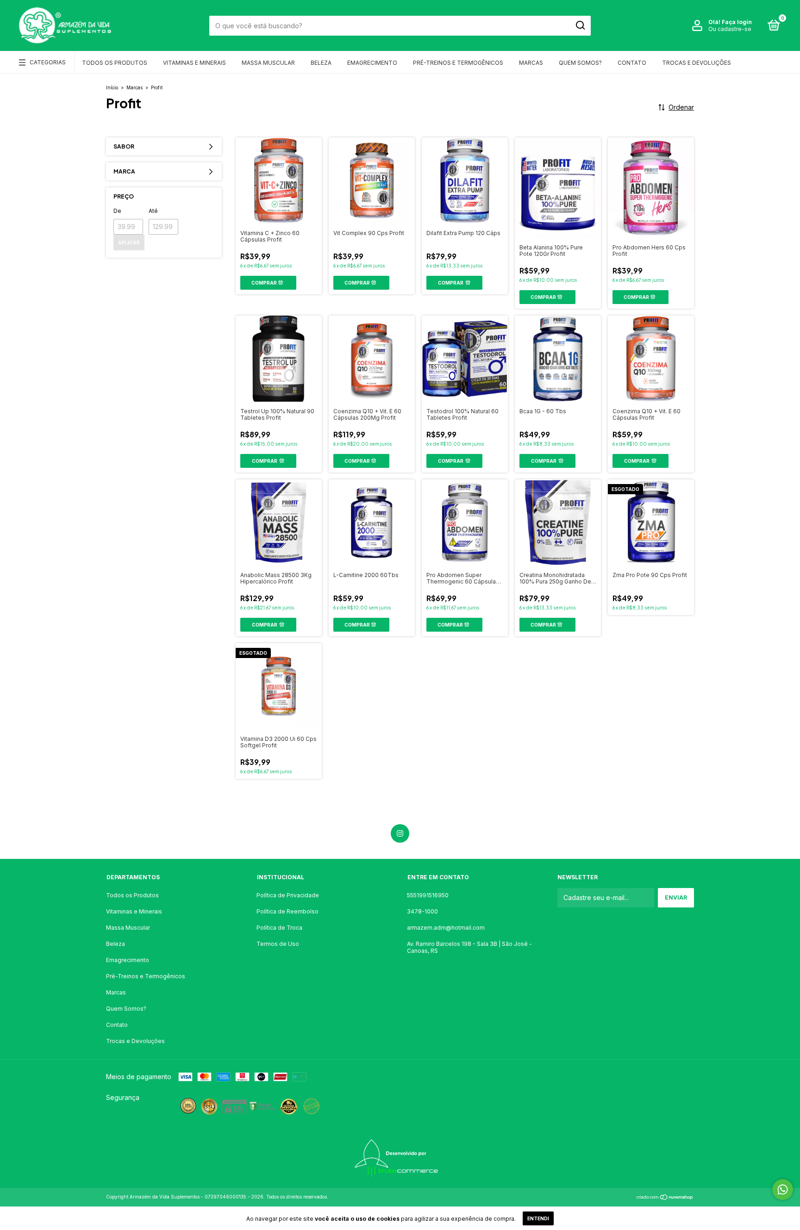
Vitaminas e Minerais (194, 62)
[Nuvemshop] (665, 1198)
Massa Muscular (268, 62)
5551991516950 (428, 895)
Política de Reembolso (287, 911)
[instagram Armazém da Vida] (400, 833)
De (117, 210)
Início (112, 87)
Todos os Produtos (114, 62)
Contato (632, 62)
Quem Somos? (580, 62)
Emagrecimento (372, 62)
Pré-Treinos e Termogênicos (458, 62)
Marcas (531, 62)
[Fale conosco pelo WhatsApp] (782, 1189)
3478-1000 (422, 911)
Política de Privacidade (287, 895)
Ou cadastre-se (729, 28)
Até (153, 210)
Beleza (321, 62)
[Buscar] (580, 25)
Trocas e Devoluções (696, 62)
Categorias (48, 62)
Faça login (737, 22)
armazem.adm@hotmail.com (446, 927)
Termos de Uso (277, 943)
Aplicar (129, 242)
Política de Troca (279, 927)
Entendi (538, 1218)
